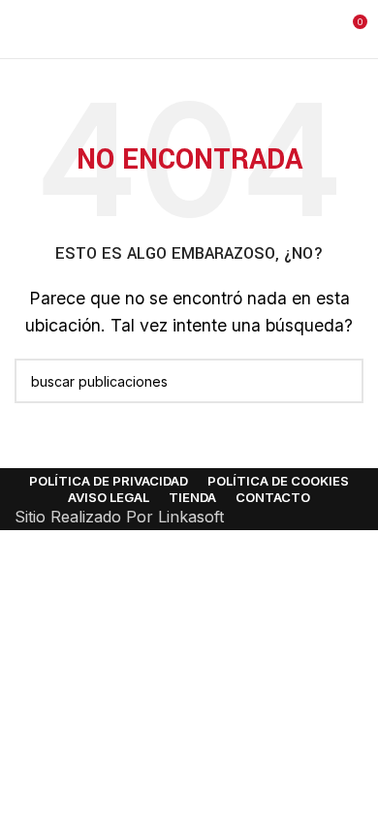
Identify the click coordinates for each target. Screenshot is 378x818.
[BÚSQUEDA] (341, 381)
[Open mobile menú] (22, 29)
